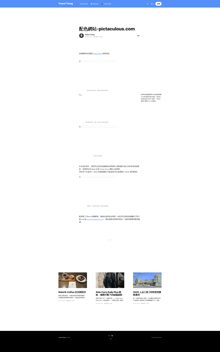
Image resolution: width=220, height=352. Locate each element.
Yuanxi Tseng (65, 3)
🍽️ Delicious (94, 4)
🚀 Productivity (83, 4)
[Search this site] (147, 3)
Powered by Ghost (157, 337)
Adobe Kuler (97, 53)
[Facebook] (112, 335)
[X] (109, 335)
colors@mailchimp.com (95, 219)
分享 (138, 35)
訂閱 (158, 4)
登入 (152, 4)
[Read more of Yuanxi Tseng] (81, 35)
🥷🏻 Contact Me (106, 4)
